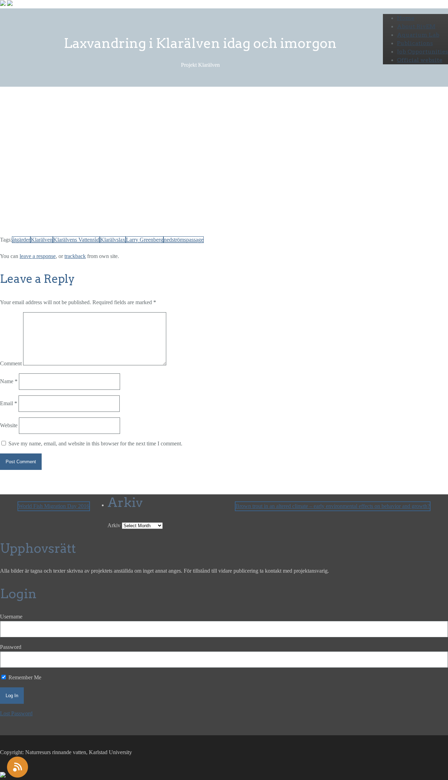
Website (9, 425)
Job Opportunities (422, 51)
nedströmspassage (183, 240)
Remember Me (24, 677)
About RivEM (416, 26)
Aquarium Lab (418, 34)
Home (405, 18)
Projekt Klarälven (80, 125)
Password (10, 647)
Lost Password (16, 713)
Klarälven (41, 240)
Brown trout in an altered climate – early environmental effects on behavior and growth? (333, 506)
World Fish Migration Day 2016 (53, 506)
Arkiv (113, 525)
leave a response (38, 256)
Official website (419, 60)
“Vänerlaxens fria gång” (88, 223)
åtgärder (21, 240)
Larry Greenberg (38, 139)
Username (11, 617)
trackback (75, 256)
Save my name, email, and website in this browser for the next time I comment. (95, 443)
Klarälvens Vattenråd (76, 240)
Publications (415, 43)
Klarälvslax (112, 240)
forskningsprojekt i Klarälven (225, 139)
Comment (11, 363)
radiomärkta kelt (65, 209)
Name (9, 381)
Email (8, 403)
